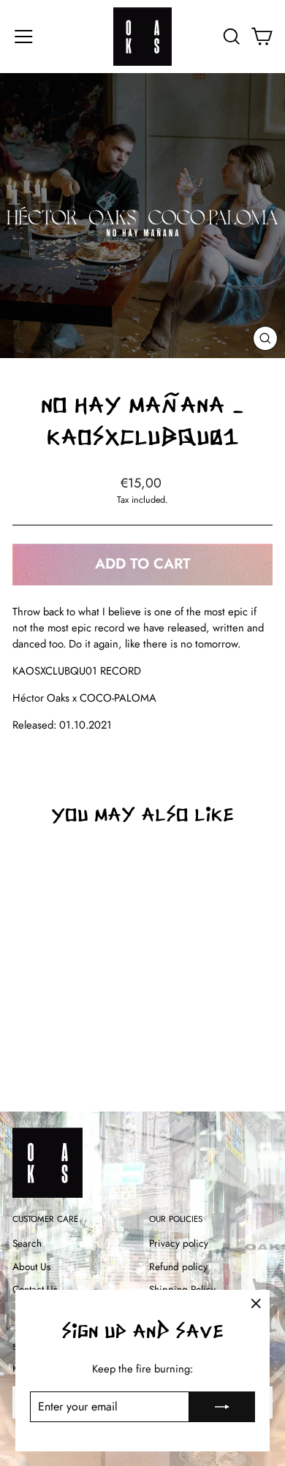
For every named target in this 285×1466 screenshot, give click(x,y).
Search (27, 1243)
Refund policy (178, 1266)
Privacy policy (178, 1243)
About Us (31, 1266)
